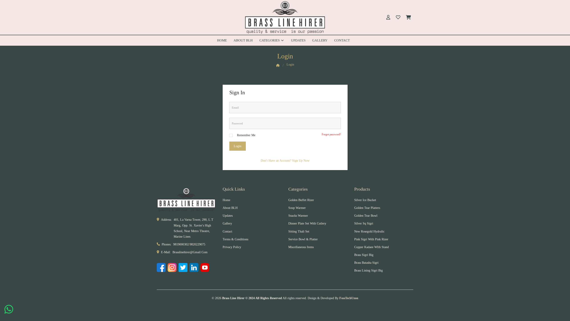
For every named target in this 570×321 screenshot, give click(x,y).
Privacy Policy (232, 247)
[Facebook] (161, 267)
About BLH (243, 40)
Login (237, 146)
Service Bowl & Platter (303, 239)
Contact (342, 40)
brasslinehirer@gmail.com (190, 252)
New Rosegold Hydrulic (369, 231)
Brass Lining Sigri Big (368, 270)
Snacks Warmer (298, 215)
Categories (270, 40)
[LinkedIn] (193, 267)
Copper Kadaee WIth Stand (371, 247)
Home (222, 40)
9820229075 (197, 244)
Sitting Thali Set (298, 231)
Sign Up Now (300, 160)
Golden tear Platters (367, 208)
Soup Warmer (297, 208)
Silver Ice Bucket (365, 200)
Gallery (320, 40)
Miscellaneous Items (301, 247)
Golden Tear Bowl (365, 215)
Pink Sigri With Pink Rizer (371, 239)
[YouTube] (204, 267)
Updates (298, 40)
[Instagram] (172, 267)
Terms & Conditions (235, 239)
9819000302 (181, 244)
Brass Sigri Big (363, 255)
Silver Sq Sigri (363, 223)
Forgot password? (331, 134)
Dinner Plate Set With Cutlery (307, 223)
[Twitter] (183, 267)
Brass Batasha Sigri (366, 262)
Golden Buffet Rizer (301, 200)
